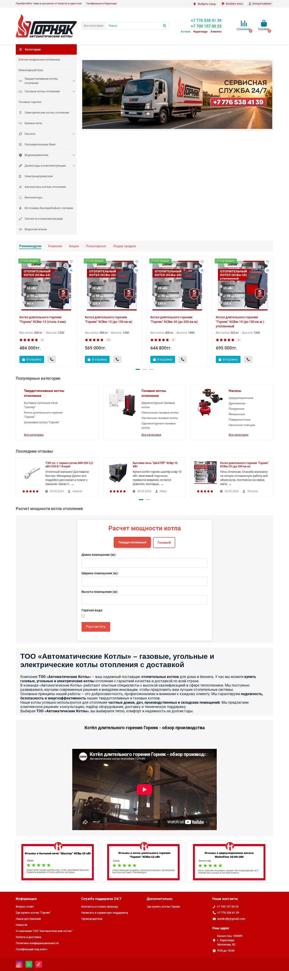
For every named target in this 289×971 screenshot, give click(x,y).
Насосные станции (242, 425)
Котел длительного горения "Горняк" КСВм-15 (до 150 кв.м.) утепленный (240, 321)
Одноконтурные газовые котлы (159, 425)
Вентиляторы (33, 197)
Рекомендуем (30, 246)
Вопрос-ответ (25, 906)
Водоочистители (36, 229)
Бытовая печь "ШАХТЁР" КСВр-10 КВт (155, 464)
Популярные (96, 246)
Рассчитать (96, 626)
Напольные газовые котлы (160, 412)
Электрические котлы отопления (47, 112)
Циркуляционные (241, 398)
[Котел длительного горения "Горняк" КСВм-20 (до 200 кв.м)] (177, 286)
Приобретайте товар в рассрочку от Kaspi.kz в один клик (49, 3)
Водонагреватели (36, 155)
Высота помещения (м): (100, 592)
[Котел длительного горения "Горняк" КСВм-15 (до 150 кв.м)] (112, 286)
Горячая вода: (92, 610)
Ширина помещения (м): (100, 573)
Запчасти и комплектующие (44, 218)
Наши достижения (28, 918)
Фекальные (237, 414)
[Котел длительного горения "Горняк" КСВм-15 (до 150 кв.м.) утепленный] (243, 286)
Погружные (236, 408)
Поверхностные (239, 419)
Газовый (164, 542)
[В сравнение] (71, 270)
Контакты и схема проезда (99, 906)
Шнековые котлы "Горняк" (42, 422)
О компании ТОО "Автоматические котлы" (44, 931)
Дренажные (237, 403)
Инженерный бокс (31, 70)
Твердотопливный (132, 542)
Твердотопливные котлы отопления (41, 81)
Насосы (30, 133)
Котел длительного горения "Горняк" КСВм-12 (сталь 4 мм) (42, 319)
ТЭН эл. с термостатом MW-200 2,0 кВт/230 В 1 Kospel (69, 464)
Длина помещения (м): (99, 555)
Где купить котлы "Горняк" (33, 912)
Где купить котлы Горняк (163, 906)
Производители (91, 918)
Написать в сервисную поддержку (104, 912)
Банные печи (33, 123)
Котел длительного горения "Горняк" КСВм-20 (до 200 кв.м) (174, 319)
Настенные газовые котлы (160, 418)
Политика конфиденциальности (37, 943)
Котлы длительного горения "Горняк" (43, 415)
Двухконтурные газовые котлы (158, 405)
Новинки (55, 246)
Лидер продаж (124, 246)
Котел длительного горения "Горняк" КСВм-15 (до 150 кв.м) (108, 319)
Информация (26, 899)
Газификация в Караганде (101, 3)
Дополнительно (159, 899)
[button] (137, 369)
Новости (21, 925)
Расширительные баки (40, 144)
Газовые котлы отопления (42, 91)
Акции (74, 246)
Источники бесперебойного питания (49, 208)
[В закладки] (71, 261)
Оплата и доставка (28, 937)
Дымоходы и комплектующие (45, 165)
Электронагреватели (39, 176)
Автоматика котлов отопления (45, 187)
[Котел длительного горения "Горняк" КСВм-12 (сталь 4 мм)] (46, 286)
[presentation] (16, 310)
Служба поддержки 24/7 (101, 899)
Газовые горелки (30, 102)
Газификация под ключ (31, 949)
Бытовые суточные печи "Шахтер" (41, 405)
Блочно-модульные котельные (39, 59)
